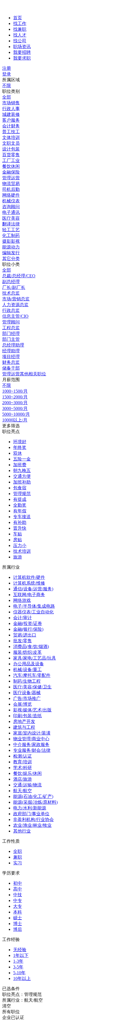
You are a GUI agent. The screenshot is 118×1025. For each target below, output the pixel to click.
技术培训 (22, 551)
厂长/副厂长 (13, 287)
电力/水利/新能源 (29, 808)
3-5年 (18, 967)
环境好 (19, 441)
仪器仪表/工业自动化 (33, 612)
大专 (17, 906)
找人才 (19, 35)
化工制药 (11, 235)
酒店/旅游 (22, 779)
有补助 (19, 522)
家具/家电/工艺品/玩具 (34, 658)
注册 (6, 68)
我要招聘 (22, 52)
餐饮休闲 (11, 166)
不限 (6, 85)
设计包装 (11, 149)
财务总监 (11, 362)
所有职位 (11, 1011)
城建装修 (11, 114)
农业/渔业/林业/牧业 (32, 825)
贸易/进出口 (24, 635)
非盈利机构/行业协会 (33, 819)
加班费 (19, 464)
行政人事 (11, 108)
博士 (17, 923)
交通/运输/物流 (27, 785)
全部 (6, 97)
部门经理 (11, 333)
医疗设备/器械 (27, 692)
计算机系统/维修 (29, 583)
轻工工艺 (11, 229)
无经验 (19, 949)
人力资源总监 (15, 304)
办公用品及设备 (28, 663)
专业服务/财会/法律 (31, 750)
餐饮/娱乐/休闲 (27, 773)
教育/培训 (22, 761)
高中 (17, 889)
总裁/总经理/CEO (18, 275)
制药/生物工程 (27, 681)
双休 (17, 453)
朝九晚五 (22, 470)
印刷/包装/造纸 (27, 715)
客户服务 (11, 120)
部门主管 (11, 339)
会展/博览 (22, 704)
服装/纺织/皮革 (27, 652)
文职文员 (11, 143)
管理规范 (22, 493)
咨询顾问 (11, 206)
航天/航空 (22, 790)
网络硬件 (11, 195)
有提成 (19, 499)
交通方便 (22, 476)
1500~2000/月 (15, 397)
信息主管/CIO (15, 316)
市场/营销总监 (16, 299)
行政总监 (11, 310)
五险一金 (22, 459)
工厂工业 (11, 160)
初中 (17, 883)
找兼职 (19, 29)
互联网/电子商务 (29, 594)
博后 (17, 929)
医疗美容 (11, 218)
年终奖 (19, 447)
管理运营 (11, 177)
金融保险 (11, 172)
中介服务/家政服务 (31, 744)
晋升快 (19, 528)
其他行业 (22, 831)
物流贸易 (11, 183)
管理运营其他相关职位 (24, 374)
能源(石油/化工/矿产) (33, 796)
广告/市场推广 (27, 698)
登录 (6, 74)
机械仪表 (11, 201)
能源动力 (11, 247)
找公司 (19, 40)
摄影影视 (11, 241)
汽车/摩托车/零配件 (31, 675)
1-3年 (18, 961)
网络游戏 (22, 600)
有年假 (19, 511)
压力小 (19, 545)
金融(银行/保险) (28, 629)
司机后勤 (11, 189)
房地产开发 (24, 721)
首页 (17, 17)
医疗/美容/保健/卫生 (32, 687)
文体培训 (11, 137)
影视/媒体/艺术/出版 (32, 710)
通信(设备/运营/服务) (33, 588)
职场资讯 (22, 46)
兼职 (17, 857)
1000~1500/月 (15, 391)
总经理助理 (13, 345)
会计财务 (11, 126)
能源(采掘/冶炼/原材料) (35, 802)
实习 (17, 863)
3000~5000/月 (15, 408)
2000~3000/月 (15, 402)
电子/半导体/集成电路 (34, 606)
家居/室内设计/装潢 (31, 733)
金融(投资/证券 (27, 623)
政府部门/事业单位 (31, 813)
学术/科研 (22, 767)
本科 (17, 912)
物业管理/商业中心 (31, 738)
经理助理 (11, 350)
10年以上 (22, 978)
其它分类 (11, 258)
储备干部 (11, 368)
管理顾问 (11, 322)
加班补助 (22, 482)
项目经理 (11, 356)
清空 (6, 1006)
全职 (17, 851)
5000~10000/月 (16, 414)
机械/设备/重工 (27, 669)
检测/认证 (22, 756)
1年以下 (21, 955)
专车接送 (22, 516)
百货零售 (11, 154)
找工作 (19, 23)
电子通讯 (11, 212)
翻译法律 (11, 224)
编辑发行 (11, 252)
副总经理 (11, 281)
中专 (17, 900)
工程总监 (11, 327)
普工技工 (11, 131)
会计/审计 (22, 617)
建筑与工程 (24, 727)
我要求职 (22, 58)
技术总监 (11, 293)
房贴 (17, 539)
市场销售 (11, 102)
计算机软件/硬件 (29, 577)
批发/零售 (22, 640)
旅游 (17, 557)
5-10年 (19, 972)
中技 (17, 894)
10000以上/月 (14, 420)
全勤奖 (19, 505)
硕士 (17, 917)
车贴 (17, 534)
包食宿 (19, 487)
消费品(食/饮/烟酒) (31, 646)
